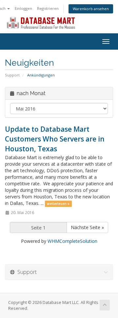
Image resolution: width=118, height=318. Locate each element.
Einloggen (23, 8)
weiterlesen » (58, 203)
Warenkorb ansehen (91, 8)
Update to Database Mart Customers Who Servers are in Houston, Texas (55, 139)
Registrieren (48, 8)
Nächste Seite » (87, 227)
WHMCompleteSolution (72, 241)
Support (12, 75)
